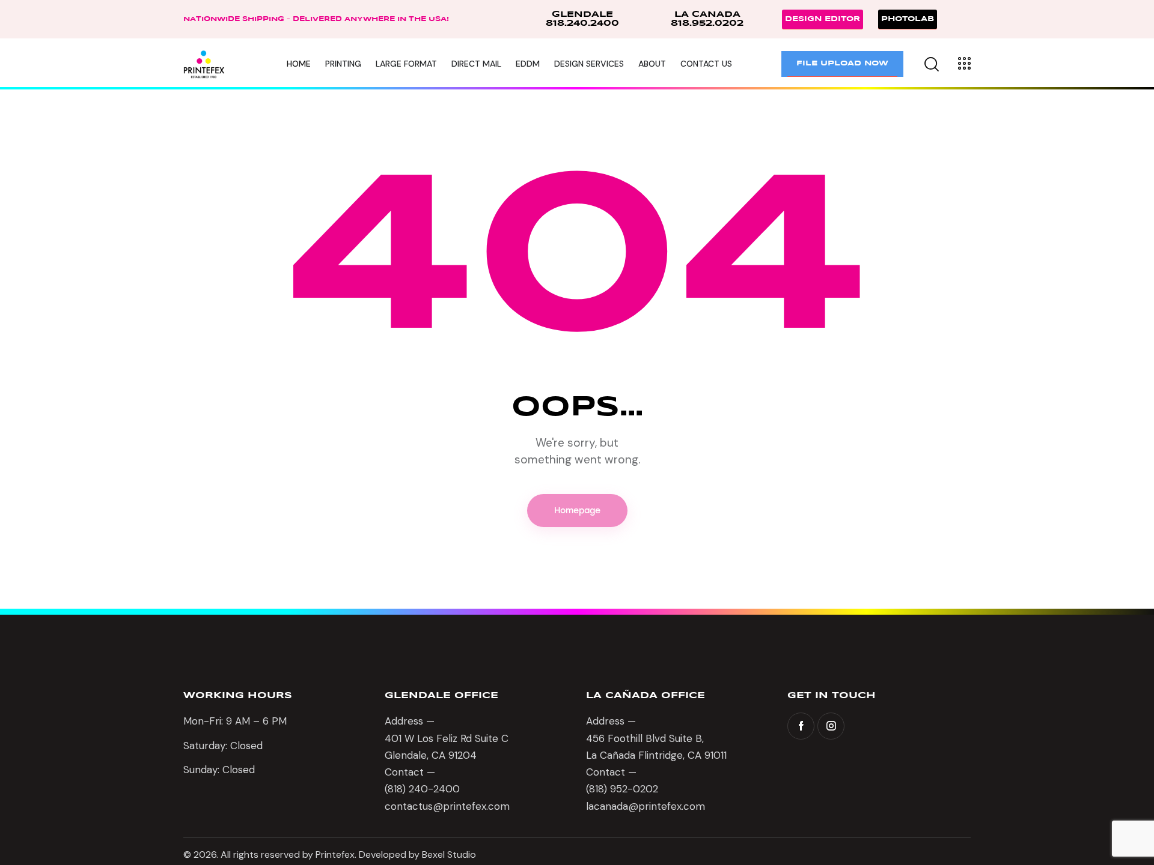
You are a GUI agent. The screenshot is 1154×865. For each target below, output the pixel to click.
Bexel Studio (450, 854)
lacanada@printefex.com (645, 806)
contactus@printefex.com (447, 806)
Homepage (577, 510)
